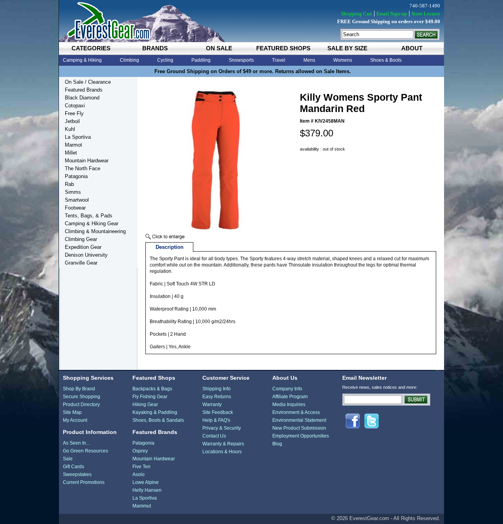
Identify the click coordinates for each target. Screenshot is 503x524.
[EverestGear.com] (251, 21)
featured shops (283, 48)
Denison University (86, 255)
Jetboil (72, 121)
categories (91, 48)
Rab (69, 184)
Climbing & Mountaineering (95, 231)
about (411, 48)
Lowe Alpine (145, 482)
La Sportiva (78, 137)
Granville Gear (81, 263)
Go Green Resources (85, 451)
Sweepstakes (77, 474)
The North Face (82, 168)
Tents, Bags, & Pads (88, 216)
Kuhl (70, 129)
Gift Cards (73, 466)
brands (155, 48)
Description (170, 247)
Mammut (141, 506)
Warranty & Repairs (223, 444)
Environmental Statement (299, 420)
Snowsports (241, 60)
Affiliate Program (290, 396)
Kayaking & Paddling (154, 412)
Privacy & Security (221, 428)
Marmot (73, 145)
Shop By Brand (79, 389)
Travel (278, 60)
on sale (219, 48)
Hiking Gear (145, 404)
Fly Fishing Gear (149, 396)
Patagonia (76, 176)
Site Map (72, 412)
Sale (68, 458)
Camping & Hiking (82, 60)
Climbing (129, 60)
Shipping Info (216, 389)
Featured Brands (84, 90)
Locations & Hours (222, 451)
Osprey (140, 451)
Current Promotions (84, 482)
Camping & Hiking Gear (91, 223)
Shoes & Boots (386, 60)
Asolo (138, 474)
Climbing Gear (81, 239)
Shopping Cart (356, 14)
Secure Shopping (81, 396)
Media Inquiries (288, 404)
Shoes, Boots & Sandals (158, 420)
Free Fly (74, 113)
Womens (342, 60)
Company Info (287, 389)
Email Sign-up (391, 14)
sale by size (347, 48)
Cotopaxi (75, 105)
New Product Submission (299, 428)
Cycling (165, 60)
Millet (71, 153)
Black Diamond (82, 98)
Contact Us (214, 436)
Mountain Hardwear (86, 161)
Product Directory (81, 404)
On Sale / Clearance (88, 82)
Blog (277, 444)
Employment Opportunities (300, 436)
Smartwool (77, 200)
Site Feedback (217, 412)
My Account (75, 420)
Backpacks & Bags (152, 389)
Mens (309, 60)
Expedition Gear (83, 247)
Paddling (201, 60)
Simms (73, 192)
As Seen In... (76, 443)
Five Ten (141, 466)
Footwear (75, 208)
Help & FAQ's (216, 420)
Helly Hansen (147, 490)
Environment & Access (296, 412)
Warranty (212, 404)
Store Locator (425, 14)
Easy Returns (216, 396)
